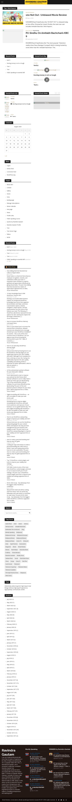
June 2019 (9, 633)
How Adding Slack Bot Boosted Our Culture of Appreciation (17, 271)
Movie (14, 547)
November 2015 (11, 729)
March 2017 (10, 708)
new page (9, 209)
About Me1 (10, 184)
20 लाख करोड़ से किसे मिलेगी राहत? (37, 788)
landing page (10, 200)
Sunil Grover (9, 564)
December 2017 (11, 680)
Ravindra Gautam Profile (14, 225)
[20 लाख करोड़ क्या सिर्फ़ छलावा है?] (27, 776)
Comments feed (11, 172)
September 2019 (11, 630)
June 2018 (9, 661)
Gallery (9, 191)
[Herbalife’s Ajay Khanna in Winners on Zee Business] (50, 754)
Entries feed (10, 168)
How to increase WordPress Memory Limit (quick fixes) (17, 322)
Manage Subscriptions (13, 203)
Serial (16, 558)
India (7, 544)
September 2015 (11, 736)
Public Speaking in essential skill (16, 72)
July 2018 (9, 658)
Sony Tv (18, 561)
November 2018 (11, 646)
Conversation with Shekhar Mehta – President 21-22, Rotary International (38, 758)
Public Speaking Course (13, 219)
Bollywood (29, 30)
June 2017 (9, 699)
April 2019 (9, 636)
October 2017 (11, 686)
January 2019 (10, 643)
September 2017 (11, 689)
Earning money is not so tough (15, 63)
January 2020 (10, 627)
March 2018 (10, 671)
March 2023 (10, 605)
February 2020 (11, 624)
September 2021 (11, 609)
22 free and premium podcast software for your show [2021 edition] (18, 371)
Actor (15, 524)
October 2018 (11, 649)
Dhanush (25, 541)
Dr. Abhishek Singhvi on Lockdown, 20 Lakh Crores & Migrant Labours (38, 769)
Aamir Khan (9, 524)
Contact (9, 187)
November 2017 (11, 683)
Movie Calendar (11, 206)
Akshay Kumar (9, 526)
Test (8, 69)
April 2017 (9, 705)
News (8, 212)
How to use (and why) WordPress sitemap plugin (16, 346)
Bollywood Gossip (10, 535)
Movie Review (21, 547)
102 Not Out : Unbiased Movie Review (46, 15)
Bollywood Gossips (22, 535)
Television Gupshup (11, 567)
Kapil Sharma (13, 544)
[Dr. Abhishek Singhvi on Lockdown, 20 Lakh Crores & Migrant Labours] (27, 765)
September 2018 (11, 652)
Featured (40, 766)
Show (7, 561)
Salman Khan (9, 558)
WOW (35, 82)
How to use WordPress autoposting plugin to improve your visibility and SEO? (18, 418)
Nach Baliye (14, 549)
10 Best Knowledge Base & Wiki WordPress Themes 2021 (16, 294)
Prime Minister (16, 552)
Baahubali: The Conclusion (13, 529)
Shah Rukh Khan (24, 558)
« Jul (6, 156)
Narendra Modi (24, 549)
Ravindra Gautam (10, 555)
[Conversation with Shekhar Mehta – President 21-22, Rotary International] (27, 754)
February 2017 (11, 711)
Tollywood (23, 572)
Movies (7, 549)
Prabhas (8, 552)
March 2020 (10, 621)
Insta (8, 197)
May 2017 (9, 702)
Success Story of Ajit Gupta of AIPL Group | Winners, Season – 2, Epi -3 (61, 765)
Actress (26, 524)
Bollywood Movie (10, 538)
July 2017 (9, 695)
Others (36, 63)
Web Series (9, 575)
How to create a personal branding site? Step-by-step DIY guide (18, 440)
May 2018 (9, 664)
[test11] (46, 60)
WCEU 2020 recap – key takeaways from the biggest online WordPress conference (18, 484)
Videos (9, 234)
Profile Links (10, 215)
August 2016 (10, 726)
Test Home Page (12, 231)
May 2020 (9, 615)
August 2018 (10, 655)
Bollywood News (10, 541)
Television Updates (11, 570)
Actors (20, 524)
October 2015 (11, 733)
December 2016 (11, 717)
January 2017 (10, 714)
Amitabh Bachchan (20, 526)
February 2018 (11, 674)
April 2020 (9, 618)
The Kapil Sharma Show (12, 572)
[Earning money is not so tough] (46, 70)
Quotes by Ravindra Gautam (15, 222)
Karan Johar (22, 544)
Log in (8, 165)
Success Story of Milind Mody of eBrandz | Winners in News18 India (61, 774)
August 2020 (10, 612)
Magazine (8, 547)
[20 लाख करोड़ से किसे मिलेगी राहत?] (27, 785)
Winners (67, 753)
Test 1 (8, 66)
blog (23, 529)
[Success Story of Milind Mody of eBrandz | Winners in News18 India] (50, 772)
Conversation (34, 755)
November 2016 (11, 720)
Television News (22, 567)
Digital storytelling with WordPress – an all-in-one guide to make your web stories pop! (18, 396)
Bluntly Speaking (10, 532)
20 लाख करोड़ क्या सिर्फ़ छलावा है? (39, 779)
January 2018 (10, 677)
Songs (12, 561)
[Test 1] (46, 79)
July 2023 (9, 599)
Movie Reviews (30, 12)
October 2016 (11, 723)
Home (8, 194)
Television (36, 30)
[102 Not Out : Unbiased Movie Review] (13, 18)
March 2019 (10, 640)
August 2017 (10, 692)
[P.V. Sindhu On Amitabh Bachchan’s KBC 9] (13, 36)
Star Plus (24, 561)
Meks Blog (11, 267)
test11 (8, 60)
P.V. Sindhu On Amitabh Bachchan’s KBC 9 (47, 34)
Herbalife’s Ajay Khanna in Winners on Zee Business (62, 755)
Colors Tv (18, 541)
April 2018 (9, 667)
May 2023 (9, 602)
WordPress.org (11, 175)
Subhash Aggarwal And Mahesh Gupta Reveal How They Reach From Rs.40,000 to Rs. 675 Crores (62, 785)
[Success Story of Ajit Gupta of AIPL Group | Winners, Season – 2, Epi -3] (50, 762)
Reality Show (20, 555)
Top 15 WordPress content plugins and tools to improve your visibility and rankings (18, 462)
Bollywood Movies (21, 538)
